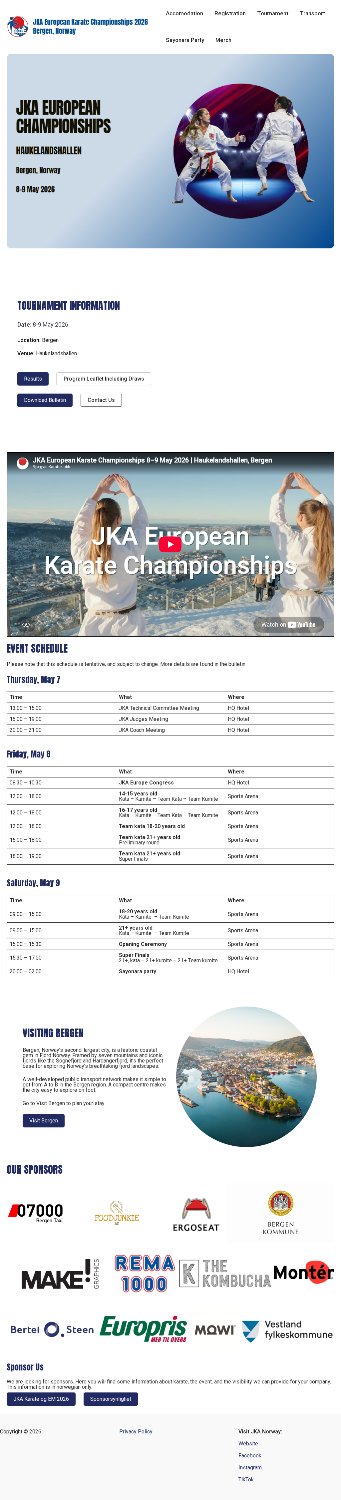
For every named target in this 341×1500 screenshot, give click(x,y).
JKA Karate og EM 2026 (41, 1399)
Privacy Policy (136, 1431)
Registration (230, 13)
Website (248, 1443)
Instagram (250, 1467)
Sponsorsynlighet (110, 1399)
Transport (312, 13)
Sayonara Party (185, 40)
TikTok (246, 1479)
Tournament (272, 13)
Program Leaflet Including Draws (104, 379)
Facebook (249, 1455)
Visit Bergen (43, 1120)
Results (33, 379)
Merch (223, 40)
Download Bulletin (45, 400)
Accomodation (184, 13)
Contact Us (101, 400)
